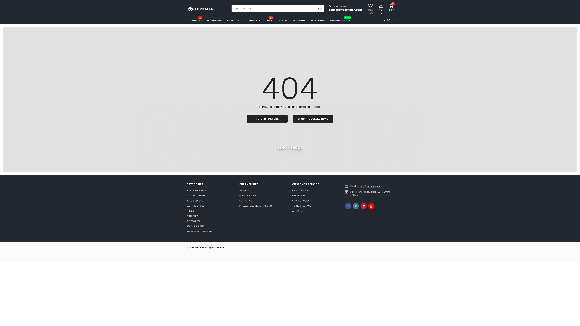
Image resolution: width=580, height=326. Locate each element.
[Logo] (207, 8)
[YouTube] (371, 206)
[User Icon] (381, 5)
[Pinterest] (364, 206)
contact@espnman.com (345, 9)
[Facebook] (348, 206)
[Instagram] (356, 206)
